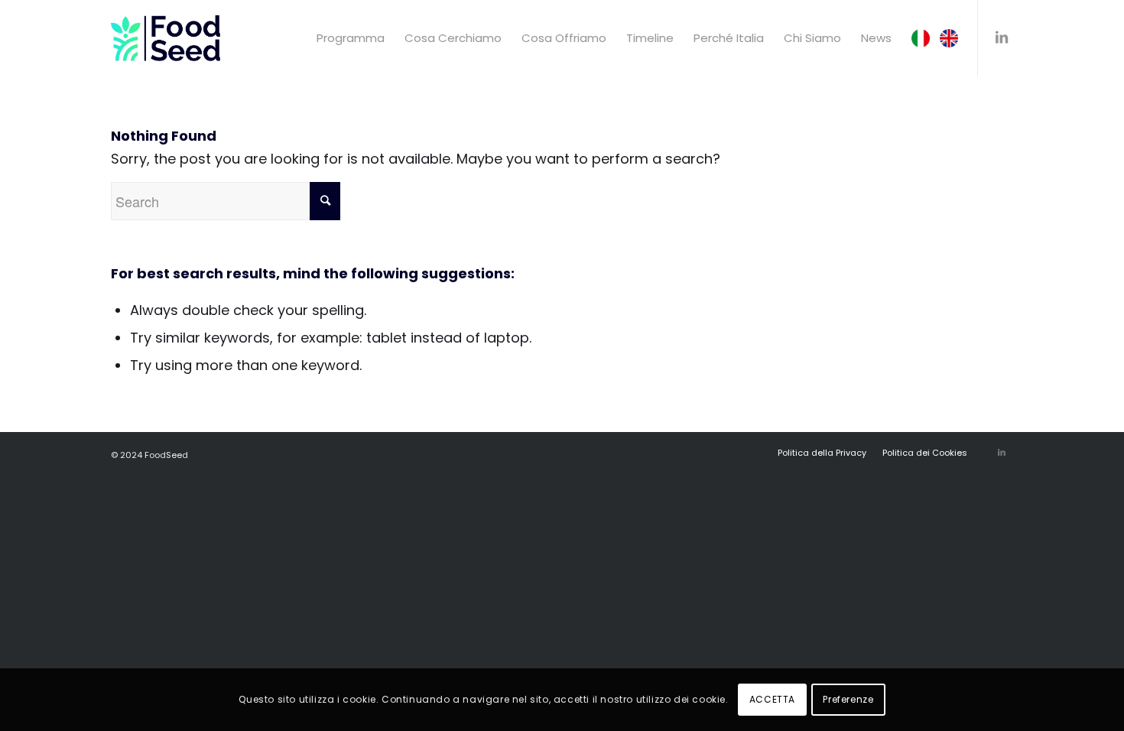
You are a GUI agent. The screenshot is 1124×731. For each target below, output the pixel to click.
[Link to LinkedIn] (1001, 37)
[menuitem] (351, 38)
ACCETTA (772, 699)
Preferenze (848, 699)
